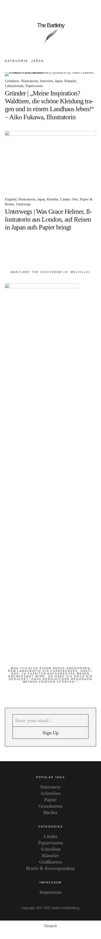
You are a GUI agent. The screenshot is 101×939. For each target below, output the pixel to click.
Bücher (50, 812)
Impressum (50, 892)
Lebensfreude (14, 86)
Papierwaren (34, 86)
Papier (50, 799)
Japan (59, 81)
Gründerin (12, 81)
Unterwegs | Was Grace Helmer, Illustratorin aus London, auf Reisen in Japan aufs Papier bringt (48, 219)
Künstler (70, 81)
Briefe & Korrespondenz (50, 868)
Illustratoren (29, 81)
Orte (75, 199)
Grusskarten (50, 806)
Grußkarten (50, 861)
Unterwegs (23, 204)
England (10, 199)
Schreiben (51, 793)
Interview (46, 81)
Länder (65, 199)
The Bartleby (50, 25)
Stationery (50, 786)
